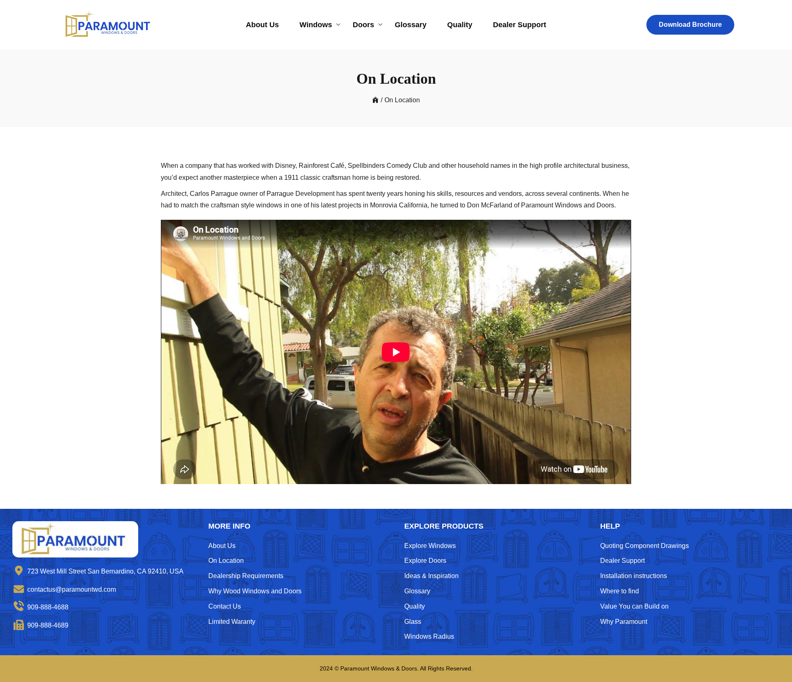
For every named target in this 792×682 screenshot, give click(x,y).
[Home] (375, 99)
